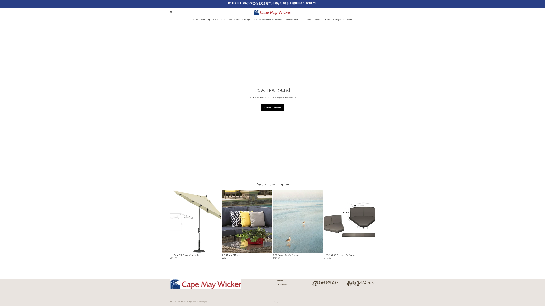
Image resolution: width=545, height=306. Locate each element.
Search (280, 280)
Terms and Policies (272, 302)
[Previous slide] (174, 222)
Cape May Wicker (183, 302)
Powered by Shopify (199, 302)
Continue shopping (272, 108)
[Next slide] (216, 222)
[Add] (318, 248)
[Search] (171, 12)
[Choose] (216, 248)
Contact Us (282, 285)
